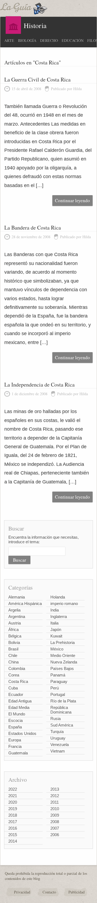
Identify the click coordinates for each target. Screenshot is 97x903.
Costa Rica (18, 681)
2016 (12, 828)
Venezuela (59, 744)
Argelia (14, 610)
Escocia (15, 720)
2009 (54, 815)
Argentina (16, 616)
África (13, 629)
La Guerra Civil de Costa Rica (37, 79)
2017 (12, 821)
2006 (54, 834)
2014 (12, 841)
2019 (12, 808)
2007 (54, 828)
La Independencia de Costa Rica (39, 384)
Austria (14, 623)
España (15, 727)
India (54, 610)
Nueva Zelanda (63, 662)
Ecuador (15, 694)
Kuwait (56, 636)
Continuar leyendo (72, 200)
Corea (13, 675)
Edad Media (18, 707)
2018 (12, 815)
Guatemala (18, 753)
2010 (54, 808)
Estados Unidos (22, 733)
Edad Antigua (20, 701)
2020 (12, 802)
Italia (54, 623)
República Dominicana (60, 709)
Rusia (55, 718)
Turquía (57, 731)
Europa (14, 740)
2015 (12, 834)
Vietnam (57, 751)
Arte (9, 40)
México (56, 649)
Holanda (57, 597)
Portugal (57, 694)
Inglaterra (58, 616)
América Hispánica (25, 603)
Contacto (49, 892)
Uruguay (57, 738)
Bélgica (14, 636)
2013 (54, 789)
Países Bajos (62, 668)
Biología (27, 40)
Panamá (57, 675)
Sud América (61, 725)
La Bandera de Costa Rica (32, 227)
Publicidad (76, 892)
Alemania (16, 597)
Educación (73, 40)
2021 (12, 795)
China (13, 662)
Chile (12, 655)
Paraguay (58, 681)
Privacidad (22, 892)
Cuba (13, 688)
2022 (12, 789)
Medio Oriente (62, 655)
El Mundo (16, 714)
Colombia (16, 668)
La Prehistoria (62, 642)
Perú (54, 688)
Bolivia (14, 642)
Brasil (13, 649)
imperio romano (64, 603)
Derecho (49, 40)
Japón (55, 629)
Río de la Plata (63, 701)
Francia (15, 746)
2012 (54, 795)
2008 (54, 821)
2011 (54, 802)
